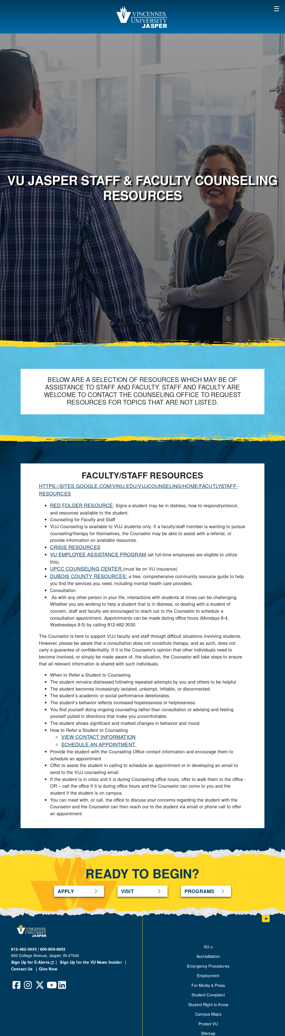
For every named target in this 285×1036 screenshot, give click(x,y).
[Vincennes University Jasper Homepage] (142, 16)
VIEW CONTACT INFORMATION (98, 736)
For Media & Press (208, 985)
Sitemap (208, 1033)
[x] (39, 981)
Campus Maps (208, 1014)
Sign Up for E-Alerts (35, 962)
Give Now (48, 969)
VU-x (208, 947)
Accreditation (208, 956)
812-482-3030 (24, 949)
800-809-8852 (53, 949)
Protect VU (208, 1024)
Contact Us (22, 969)
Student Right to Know (208, 1004)
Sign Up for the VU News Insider (91, 962)
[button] (276, 8)
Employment (208, 975)
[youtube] (51, 981)
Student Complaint (208, 994)
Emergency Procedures (208, 966)
